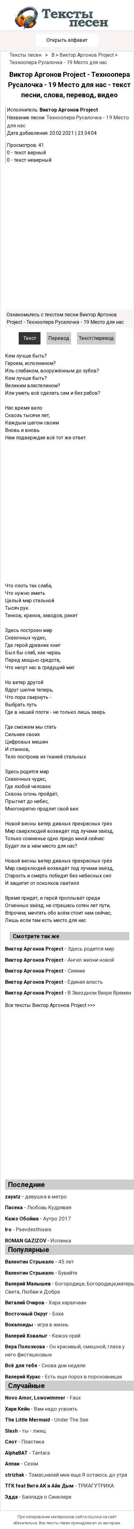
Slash (11, 1431)
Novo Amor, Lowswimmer (35, 1398)
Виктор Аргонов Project (87, 55)
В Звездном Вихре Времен (99, 993)
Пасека (14, 1207)
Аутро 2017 (57, 1218)
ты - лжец (34, 1431)
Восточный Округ (26, 1314)
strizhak (14, 1475)
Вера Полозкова (25, 1347)
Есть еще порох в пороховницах (83, 1376)
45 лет (66, 1262)
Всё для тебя (21, 1366)
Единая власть (85, 982)
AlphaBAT (16, 1453)
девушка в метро (46, 1196)
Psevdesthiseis (33, 1229)
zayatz (13, 1197)
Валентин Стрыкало (29, 1262)
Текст (29, 338)
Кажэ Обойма (22, 1219)
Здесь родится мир (91, 949)
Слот (11, 1442)
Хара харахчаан (67, 1302)
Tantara (41, 1453)
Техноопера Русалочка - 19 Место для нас (58, 62)
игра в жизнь (53, 1324)
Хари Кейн (17, 1409)
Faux (75, 1398)
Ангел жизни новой (91, 960)
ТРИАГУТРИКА (96, 1486)
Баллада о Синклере (46, 1497)
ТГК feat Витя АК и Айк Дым (39, 1486)
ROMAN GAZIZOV (25, 1241)
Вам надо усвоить (56, 1409)
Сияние (76, 971)
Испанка (60, 1240)
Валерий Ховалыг (26, 1336)
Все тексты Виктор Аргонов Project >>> (50, 1005)
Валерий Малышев (28, 1284)
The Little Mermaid (27, 1420)
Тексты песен (25, 55)
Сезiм (31, 1464)
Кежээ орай (66, 1336)
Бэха (58, 1314)
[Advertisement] (67, 236)
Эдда (11, 1497)
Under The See (71, 1420)
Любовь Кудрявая (49, 1207)
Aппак (12, 1464)
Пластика (33, 1442)
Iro (8, 1229)
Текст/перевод (96, 338)
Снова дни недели (63, 1365)
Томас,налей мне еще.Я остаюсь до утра (78, 1475)
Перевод (58, 338)
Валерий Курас (23, 1377)
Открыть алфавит (67, 40)
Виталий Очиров (24, 1303)
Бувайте (67, 1273)
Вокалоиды (19, 1325)
